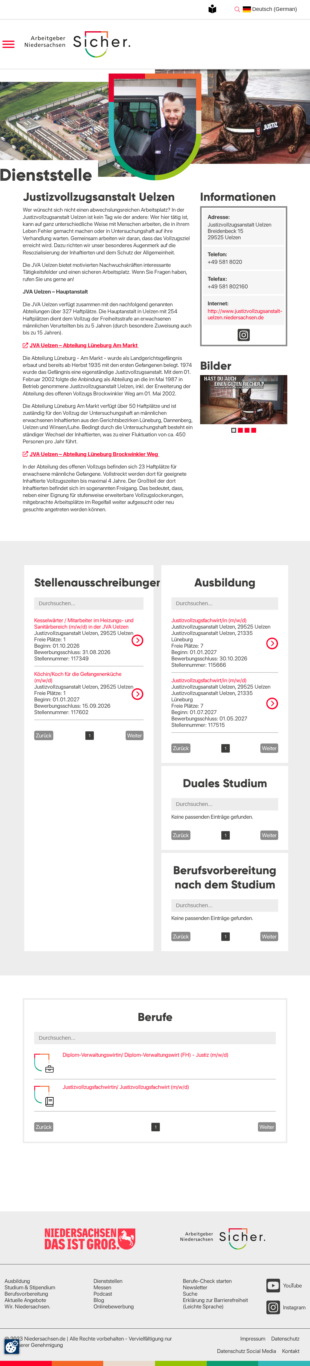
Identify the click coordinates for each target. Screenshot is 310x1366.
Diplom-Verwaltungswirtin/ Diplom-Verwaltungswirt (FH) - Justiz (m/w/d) (146, 1055)
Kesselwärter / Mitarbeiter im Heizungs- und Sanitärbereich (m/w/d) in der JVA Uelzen (84, 623)
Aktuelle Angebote (25, 1300)
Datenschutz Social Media (246, 1351)
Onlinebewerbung (114, 1306)
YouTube (292, 1285)
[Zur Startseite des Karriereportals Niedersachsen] (78, 44)
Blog (99, 1300)
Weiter (134, 735)
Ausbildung (17, 1281)
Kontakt (290, 1351)
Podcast (103, 1293)
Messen (102, 1287)
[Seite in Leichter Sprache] (212, 9)
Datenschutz (285, 1338)
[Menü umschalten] (8, 44)
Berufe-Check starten (207, 1281)
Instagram (294, 1307)
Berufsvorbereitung (26, 1293)
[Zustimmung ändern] (12, 1346)
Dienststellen (108, 1281)
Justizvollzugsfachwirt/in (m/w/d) (209, 620)
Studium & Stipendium (30, 1287)
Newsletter (195, 1287)
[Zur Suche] (237, 9)
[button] (233, 430)
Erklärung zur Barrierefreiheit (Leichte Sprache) (215, 1303)
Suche (190, 1293)
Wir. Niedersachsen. (28, 1306)
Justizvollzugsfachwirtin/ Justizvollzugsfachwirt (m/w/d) (126, 1087)
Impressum (252, 1338)
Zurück (44, 735)
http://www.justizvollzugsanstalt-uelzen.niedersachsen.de (245, 314)
